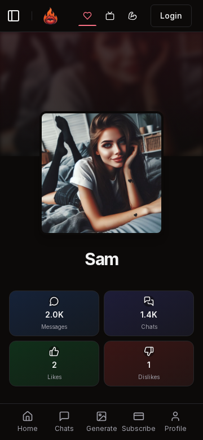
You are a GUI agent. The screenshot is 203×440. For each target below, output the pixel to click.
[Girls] (87, 16)
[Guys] (132, 16)
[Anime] (110, 16)
